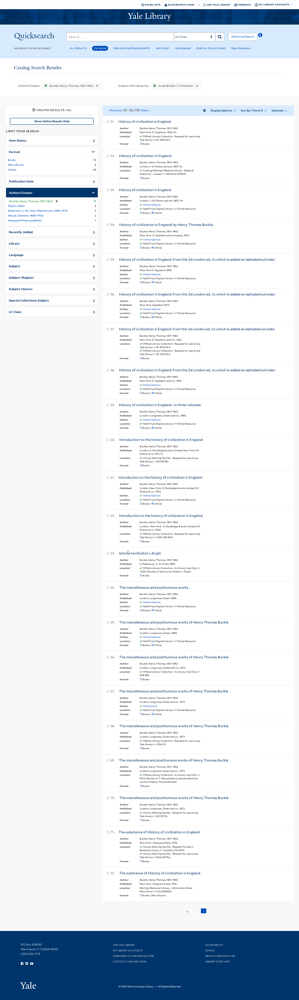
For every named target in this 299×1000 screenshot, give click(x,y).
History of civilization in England (145, 121)
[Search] (219, 37)
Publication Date (21, 181)
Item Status (17, 140)
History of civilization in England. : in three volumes (160, 405)
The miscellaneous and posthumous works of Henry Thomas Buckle (173, 622)
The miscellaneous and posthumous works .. (154, 587)
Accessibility (214, 945)
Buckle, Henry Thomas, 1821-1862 (71, 85)
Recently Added (21, 232)
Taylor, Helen (16, 206)
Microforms (16, 165)
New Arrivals (241, 48)
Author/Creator (21, 192)
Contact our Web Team (129, 961)
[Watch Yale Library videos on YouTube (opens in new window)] (31, 963)
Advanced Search (242, 36)
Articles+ (163, 48)
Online (12, 169)
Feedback (244, 4)
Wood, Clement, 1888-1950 (25, 215)
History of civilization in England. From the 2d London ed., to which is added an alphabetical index (197, 259)
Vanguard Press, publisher (25, 220)
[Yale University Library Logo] (149, 16)
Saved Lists (152, 4)
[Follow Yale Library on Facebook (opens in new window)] (22, 963)
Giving (210, 950)
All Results (78, 48)
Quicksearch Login (180, 4)
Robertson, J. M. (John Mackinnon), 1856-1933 (38, 210)
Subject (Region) (21, 277)
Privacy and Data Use (220, 956)
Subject (14, 266)
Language (16, 255)
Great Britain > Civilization (176, 85)
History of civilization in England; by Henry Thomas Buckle (166, 225)
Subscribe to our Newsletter (133, 956)
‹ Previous (115, 110)
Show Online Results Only (52, 121)
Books (12, 160)
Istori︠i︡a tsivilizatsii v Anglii (140, 553)
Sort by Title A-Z (252, 110)
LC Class (15, 312)
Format (14, 152)
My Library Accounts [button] (274, 4)
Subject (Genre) (21, 289)
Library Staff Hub (217, 961)
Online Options (152, 204)
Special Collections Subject (29, 300)
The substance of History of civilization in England (159, 832)
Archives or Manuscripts (132, 48)
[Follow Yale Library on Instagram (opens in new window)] (26, 963)
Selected (277, 110)
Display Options (221, 110)
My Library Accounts (128, 950)
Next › (129, 110)
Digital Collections (211, 48)
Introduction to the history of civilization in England (161, 440)
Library (14, 243)
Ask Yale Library (218, 4)
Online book (150, 706)
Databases (183, 48)
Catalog (100, 48)
